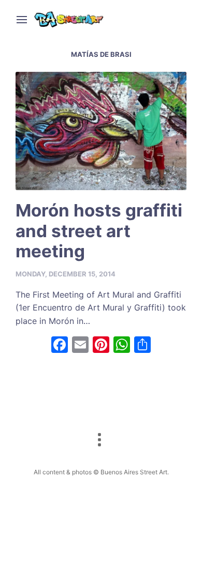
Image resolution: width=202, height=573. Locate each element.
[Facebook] (59, 345)
